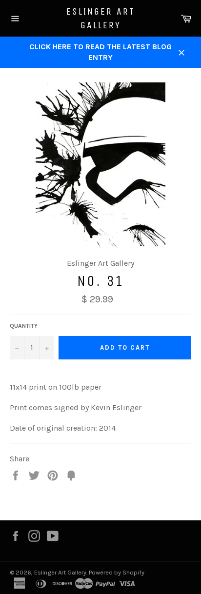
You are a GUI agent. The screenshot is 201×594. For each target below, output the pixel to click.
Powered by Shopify (116, 572)
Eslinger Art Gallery (100, 18)
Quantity (24, 325)
